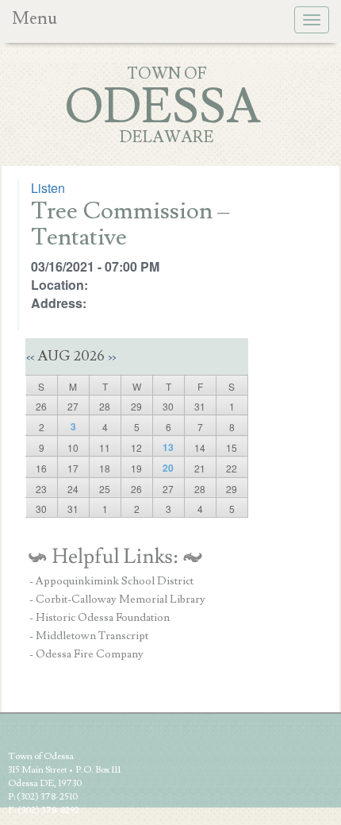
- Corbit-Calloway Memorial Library (117, 599)
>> (112, 358)
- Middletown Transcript (88, 636)
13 (168, 447)
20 (168, 468)
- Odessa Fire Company (86, 654)
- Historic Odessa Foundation (99, 618)
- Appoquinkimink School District (111, 581)
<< (30, 358)
